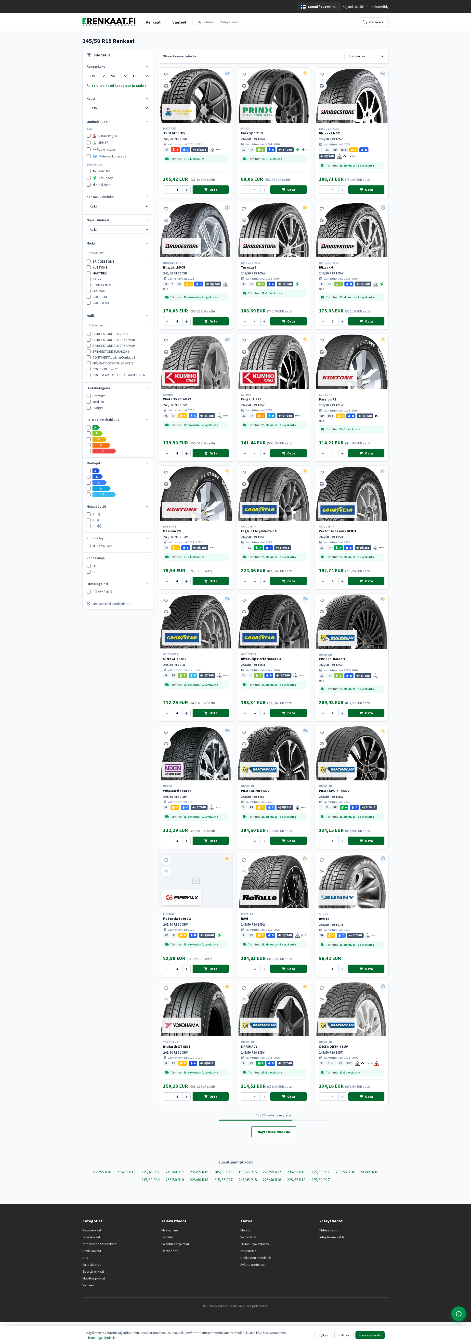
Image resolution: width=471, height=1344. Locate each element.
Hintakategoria (98, 388)
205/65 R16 (369, 1171)
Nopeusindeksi (98, 220)
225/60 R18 (199, 1179)
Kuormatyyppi (97, 538)
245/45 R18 (247, 1179)
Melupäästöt (96, 506)
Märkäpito (94, 463)
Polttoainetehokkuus (103, 419)
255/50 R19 (175, 1179)
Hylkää (323, 1335)
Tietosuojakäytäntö (254, 1244)
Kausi (91, 98)
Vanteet (88, 1285)
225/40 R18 (272, 1179)
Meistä (245, 1230)
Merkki (91, 243)
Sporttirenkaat (93, 1271)
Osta (213, 189)
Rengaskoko (96, 66)
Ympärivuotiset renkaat (99, 1244)
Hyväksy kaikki (370, 1335)
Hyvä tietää (206, 22)
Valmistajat (248, 1237)
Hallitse (344, 1335)
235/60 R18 (296, 1171)
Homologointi (97, 584)
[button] (166, 149)
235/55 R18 (345, 1171)
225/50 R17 (320, 1171)
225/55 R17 (272, 1171)
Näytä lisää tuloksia (274, 1132)
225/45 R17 (150, 1171)
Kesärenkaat (91, 1230)
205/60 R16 (223, 1171)
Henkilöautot (91, 1251)
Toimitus (167, 1237)
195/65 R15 (247, 1171)
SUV (85, 1257)
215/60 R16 (150, 1179)
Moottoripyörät (93, 1278)
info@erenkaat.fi (331, 1237)
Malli (90, 315)
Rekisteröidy (379, 6)
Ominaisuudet (98, 121)
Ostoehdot (169, 1251)
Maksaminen (170, 1230)
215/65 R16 (126, 1171)
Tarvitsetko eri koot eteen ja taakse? (120, 85)
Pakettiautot (91, 1264)
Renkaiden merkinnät (255, 1257)
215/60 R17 (175, 1171)
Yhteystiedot (229, 22)
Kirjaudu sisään (354, 6)
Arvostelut (248, 1251)
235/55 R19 (199, 1171)
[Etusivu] (108, 22)
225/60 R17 (320, 1179)
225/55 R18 (296, 1179)
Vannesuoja (96, 558)
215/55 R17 (223, 1179)
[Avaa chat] (458, 1313)
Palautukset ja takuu (176, 1244)
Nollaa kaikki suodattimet (111, 603)
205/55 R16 (102, 1171)
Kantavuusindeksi (100, 196)
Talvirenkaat (91, 1237)
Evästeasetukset (252, 1264)
